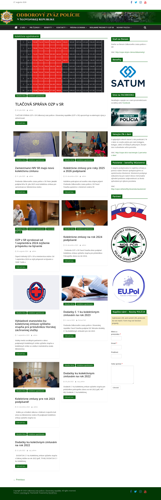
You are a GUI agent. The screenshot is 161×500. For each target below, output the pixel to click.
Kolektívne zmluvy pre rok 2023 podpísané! (35, 400)
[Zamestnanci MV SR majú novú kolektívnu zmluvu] (36, 132)
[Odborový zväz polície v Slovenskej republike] (80, 11)
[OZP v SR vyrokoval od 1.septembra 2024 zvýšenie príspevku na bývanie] (36, 201)
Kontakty (61, 27)
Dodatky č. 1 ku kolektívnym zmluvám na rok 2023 (81, 313)
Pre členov (35, 27)
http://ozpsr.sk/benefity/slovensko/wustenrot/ (128, 189)
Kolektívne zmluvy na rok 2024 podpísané (82, 238)
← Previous (19, 479)
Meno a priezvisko (116, 332)
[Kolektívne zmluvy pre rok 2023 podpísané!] (36, 363)
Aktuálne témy (21, 96)
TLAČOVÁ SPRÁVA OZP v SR (39, 104)
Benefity (48, 27)
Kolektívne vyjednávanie (36, 96)
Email (114, 343)
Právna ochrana (77, 27)
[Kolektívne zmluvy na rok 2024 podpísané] (85, 201)
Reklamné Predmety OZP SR (102, 27)
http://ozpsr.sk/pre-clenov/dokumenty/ (130, 52)
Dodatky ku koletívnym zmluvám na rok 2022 (36, 443)
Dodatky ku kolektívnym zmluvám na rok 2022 (78, 374)
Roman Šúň (82, 320)
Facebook (126, 103)
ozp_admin (81, 382)
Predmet (114, 352)
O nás (22, 27)
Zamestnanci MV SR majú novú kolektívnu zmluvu (34, 169)
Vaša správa (117, 364)
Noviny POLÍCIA (123, 27)
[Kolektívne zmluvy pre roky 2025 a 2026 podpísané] (85, 132)
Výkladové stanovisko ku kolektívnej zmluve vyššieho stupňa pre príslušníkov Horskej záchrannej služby (35, 325)
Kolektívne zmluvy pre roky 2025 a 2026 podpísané (84, 169)
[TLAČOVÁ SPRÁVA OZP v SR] (60, 41)
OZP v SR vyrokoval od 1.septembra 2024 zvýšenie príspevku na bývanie (32, 243)
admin (31, 110)
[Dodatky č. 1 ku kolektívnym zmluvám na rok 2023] (85, 276)
